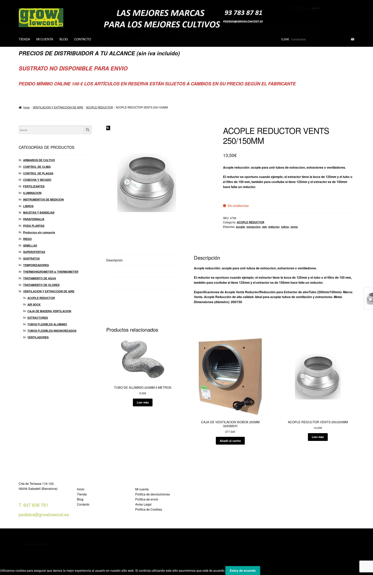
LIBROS (28, 206)
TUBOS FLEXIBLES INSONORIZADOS (51, 331)
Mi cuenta (142, 489)
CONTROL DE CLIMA (37, 167)
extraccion (254, 227)
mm (264, 227)
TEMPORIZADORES (36, 265)
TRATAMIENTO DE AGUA (39, 278)
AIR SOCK (34, 304)
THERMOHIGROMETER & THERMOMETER (50, 272)
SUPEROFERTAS (34, 252)
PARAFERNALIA (33, 219)
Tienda (82, 494)
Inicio (26, 107)
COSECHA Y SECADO (37, 180)
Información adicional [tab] (121, 271)
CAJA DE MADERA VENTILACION (49, 311)
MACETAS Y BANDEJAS (38, 212)
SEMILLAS (30, 245)
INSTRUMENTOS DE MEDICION (43, 199)
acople (240, 227)
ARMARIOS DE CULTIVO (39, 160)
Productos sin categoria (39, 232)
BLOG (63, 39)
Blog (80, 499)
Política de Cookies (148, 509)
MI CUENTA (44, 39)
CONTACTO (82, 39)
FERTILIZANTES (33, 186)
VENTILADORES (38, 337)
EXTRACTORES (37, 318)
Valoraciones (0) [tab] (117, 283)
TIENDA (24, 39)
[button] (108, 128)
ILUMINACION (32, 193)
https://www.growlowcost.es (243, 196)
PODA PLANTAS (33, 226)
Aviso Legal (143, 504)
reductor (274, 227)
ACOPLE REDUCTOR (99, 107)
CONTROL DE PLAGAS (38, 173)
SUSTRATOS (31, 258)
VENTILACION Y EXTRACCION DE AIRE (58, 107)
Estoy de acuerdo (243, 570)
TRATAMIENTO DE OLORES (41, 285)
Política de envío (146, 499)
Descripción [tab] (114, 260)
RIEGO (27, 239)
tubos (285, 227)
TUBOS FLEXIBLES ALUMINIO (47, 324)
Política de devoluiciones (152, 494)
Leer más (143, 402)
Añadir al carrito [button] (230, 441)
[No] (264, 572)
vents (294, 227)
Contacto (83, 504)
